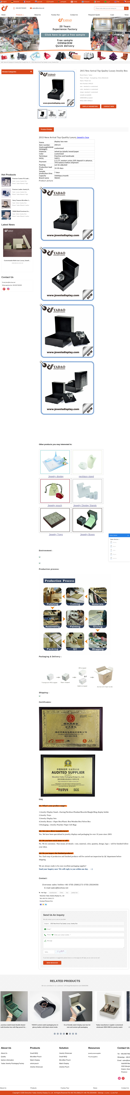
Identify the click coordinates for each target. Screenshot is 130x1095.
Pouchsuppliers (93, 1056)
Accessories (6, 159)
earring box (8, 109)
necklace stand (86, 476)
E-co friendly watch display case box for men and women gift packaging (21, 1026)
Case (112, 15)
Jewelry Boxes (87, 534)
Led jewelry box (9, 87)
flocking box (8, 128)
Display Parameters (90, 106)
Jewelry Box (18, 62)
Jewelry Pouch (7, 151)
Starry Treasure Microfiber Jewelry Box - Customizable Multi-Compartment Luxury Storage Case (21, 200)
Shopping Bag (7, 155)
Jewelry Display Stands (85, 505)
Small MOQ (6, 76)
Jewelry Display (7, 80)
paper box (7, 135)
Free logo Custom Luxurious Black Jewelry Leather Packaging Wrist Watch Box (86, 1026)
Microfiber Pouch (35, 1056)
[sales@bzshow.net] (43, 904)
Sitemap (100, 1093)
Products (19, 15)
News (127, 15)
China (61, 892)
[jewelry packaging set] (65, 39)
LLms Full (114, 1093)
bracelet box (8, 95)
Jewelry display (55, 476)
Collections (6, 163)
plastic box (7, 132)
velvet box (7, 124)
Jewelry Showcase (8, 147)
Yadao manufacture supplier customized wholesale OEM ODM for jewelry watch (53, 1026)
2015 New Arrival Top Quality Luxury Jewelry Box (64, 923)
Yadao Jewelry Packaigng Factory (12, 1063)
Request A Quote (94, 15)
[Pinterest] (4, 289)
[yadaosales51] (41, 904)
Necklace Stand (7, 143)
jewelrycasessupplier (94, 1053)
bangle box (7, 98)
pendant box (8, 106)
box (67, 892)
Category (10, 62)
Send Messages (52, 963)
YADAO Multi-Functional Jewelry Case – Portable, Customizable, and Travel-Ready (21, 211)
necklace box (8, 102)
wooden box (8, 121)
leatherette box (8, 117)
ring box (7, 91)
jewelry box (74, 892)
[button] (60, 58)
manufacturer (53, 892)
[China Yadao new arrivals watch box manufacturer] (118, 1021)
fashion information (7, 1060)
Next (32, 246)
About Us (37, 15)
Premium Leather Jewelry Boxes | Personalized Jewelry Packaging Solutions (21, 189)
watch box (26, 62)
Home (3, 15)
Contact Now (109, 106)
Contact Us (74, 15)
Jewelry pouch (55, 505)
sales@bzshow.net (38, 8)
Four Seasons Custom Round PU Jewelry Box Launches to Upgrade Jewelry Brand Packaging (17, 260)
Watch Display (7, 167)
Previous (2, 246)
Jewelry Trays (7, 139)
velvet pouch (34, 1063)
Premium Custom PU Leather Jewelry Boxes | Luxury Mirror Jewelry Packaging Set (21, 178)
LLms (107, 1093)
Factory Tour (55, 15)
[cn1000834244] (46, 904)
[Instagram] (8, 289)
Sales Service (114, 539)
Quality (3, 1056)
